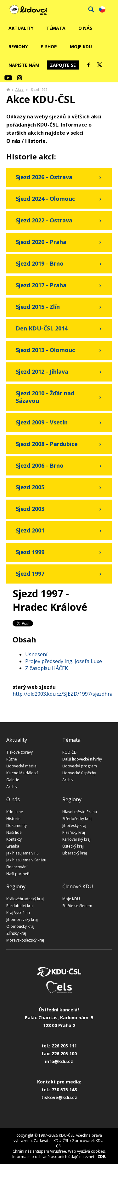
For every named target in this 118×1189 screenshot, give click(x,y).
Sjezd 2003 (30, 508)
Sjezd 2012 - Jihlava (42, 371)
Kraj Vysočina (18, 912)
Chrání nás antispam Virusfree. (40, 1151)
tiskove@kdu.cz (59, 1097)
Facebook (88, 65)
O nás (85, 28)
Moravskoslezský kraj (25, 940)
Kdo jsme (14, 811)
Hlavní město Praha (79, 811)
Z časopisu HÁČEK (46, 668)
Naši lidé (14, 832)
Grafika (12, 846)
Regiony (18, 46)
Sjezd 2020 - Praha (41, 242)
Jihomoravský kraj (22, 919)
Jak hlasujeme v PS (22, 853)
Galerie (12, 779)
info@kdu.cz (59, 1061)
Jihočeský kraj (74, 825)
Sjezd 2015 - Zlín (38, 306)
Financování (16, 867)
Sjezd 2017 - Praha (41, 285)
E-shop (49, 46)
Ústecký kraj (73, 846)
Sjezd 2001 (30, 530)
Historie (13, 818)
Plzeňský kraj (73, 832)
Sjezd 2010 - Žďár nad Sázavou (45, 396)
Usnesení (36, 654)
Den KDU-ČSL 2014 (42, 328)
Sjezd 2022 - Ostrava (44, 220)
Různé (11, 759)
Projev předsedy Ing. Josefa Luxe (63, 661)
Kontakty (14, 839)
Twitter (100, 65)
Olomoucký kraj (20, 926)
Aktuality (20, 28)
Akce (19, 89)
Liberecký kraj (74, 853)
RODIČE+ (70, 752)
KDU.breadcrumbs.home (8, 89)
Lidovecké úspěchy (79, 773)
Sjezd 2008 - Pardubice (47, 444)
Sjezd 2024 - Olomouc (45, 198)
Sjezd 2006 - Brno (40, 465)
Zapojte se (63, 65)
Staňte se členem (77, 905)
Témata (55, 28)
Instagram (19, 78)
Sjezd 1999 (30, 552)
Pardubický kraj (20, 905)
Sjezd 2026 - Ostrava (44, 177)
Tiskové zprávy (19, 752)
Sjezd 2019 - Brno (40, 263)
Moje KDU (81, 46)
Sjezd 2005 (30, 487)
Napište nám (23, 65)
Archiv (11, 786)
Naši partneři (18, 873)
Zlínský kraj (16, 933)
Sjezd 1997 (30, 573)
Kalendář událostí (22, 773)
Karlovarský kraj (76, 839)
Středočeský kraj (77, 818)
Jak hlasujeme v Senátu (26, 860)
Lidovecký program (79, 766)
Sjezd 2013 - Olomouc (45, 350)
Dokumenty (16, 825)
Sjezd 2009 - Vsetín (42, 422)
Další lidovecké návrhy (82, 759)
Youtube (8, 78)
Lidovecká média (21, 766)
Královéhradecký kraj (25, 898)
